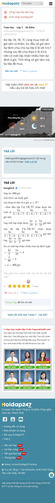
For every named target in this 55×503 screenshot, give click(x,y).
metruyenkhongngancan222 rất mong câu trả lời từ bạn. (26, 160)
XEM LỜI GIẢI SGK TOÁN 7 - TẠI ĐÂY (27, 314)
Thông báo (12, 457)
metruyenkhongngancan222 (18, 30)
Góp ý (7, 438)
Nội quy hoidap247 (14, 434)
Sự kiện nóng (13, 449)
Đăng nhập (11, 302)
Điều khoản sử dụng (14, 430)
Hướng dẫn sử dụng (14, 426)
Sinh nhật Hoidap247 (21, 17)
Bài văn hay (13, 445)
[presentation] (14, 193)
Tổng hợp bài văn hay (21, 12)
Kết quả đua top (14, 453)
